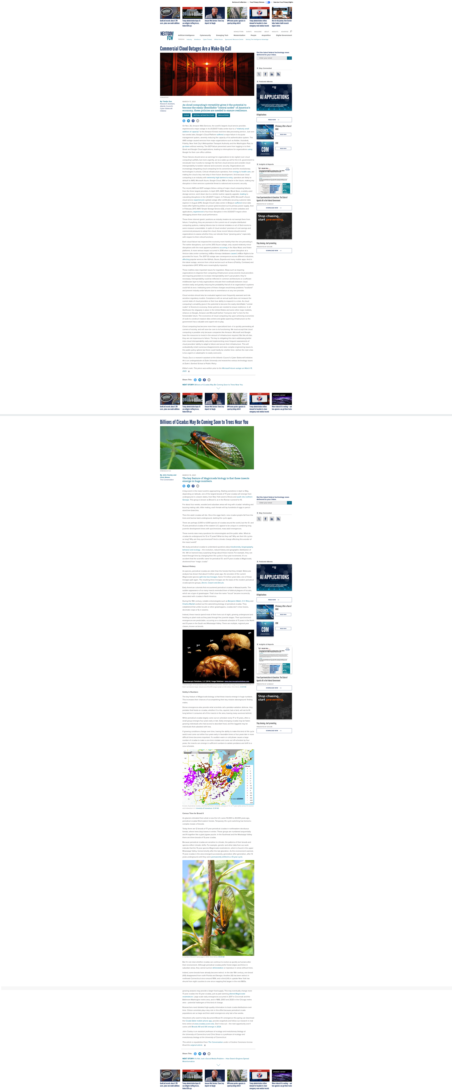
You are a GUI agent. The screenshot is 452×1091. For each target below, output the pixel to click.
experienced (199, 200)
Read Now (272, 120)
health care (246, 171)
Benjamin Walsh (234, 601)
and (213, 582)
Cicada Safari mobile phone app (199, 1020)
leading (243, 194)
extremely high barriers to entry (220, 177)
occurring (223, 247)
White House (218, 39)
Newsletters (238, 32)
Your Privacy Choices (257, 2)
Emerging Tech (222, 35)
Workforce (197, 39)
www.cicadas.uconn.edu (204, 1023)
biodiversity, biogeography (242, 547)
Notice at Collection (239, 2)
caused (234, 253)
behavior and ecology (191, 549)
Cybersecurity (205, 35)
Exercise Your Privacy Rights (283, 2)
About (266, 32)
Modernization (239, 35)
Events (249, 32)
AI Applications (261, 114)
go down (186, 146)
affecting (186, 259)
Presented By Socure (264, 247)
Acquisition (266, 35)
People (253, 35)
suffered (220, 134)
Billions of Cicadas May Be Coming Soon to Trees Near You (219, 384)
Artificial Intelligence (186, 35)
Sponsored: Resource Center (234, 39)
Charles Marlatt (188, 604)
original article (196, 1045)
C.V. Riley (246, 601)
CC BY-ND (243, 687)
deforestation (217, 967)
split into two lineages (208, 577)
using (250, 149)
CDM (276, 143)
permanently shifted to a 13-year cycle (226, 856)
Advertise (284, 32)
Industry (189, 39)
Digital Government (284, 35)
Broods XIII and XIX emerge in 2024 (206, 1026)
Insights (275, 32)
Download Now (272, 208)
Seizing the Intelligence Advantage (257, 39)
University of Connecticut (204, 808)
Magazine (258, 32)
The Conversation (167, 479)
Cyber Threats (207, 39)
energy (236, 171)
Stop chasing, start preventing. (267, 243)
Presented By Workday (265, 204)
